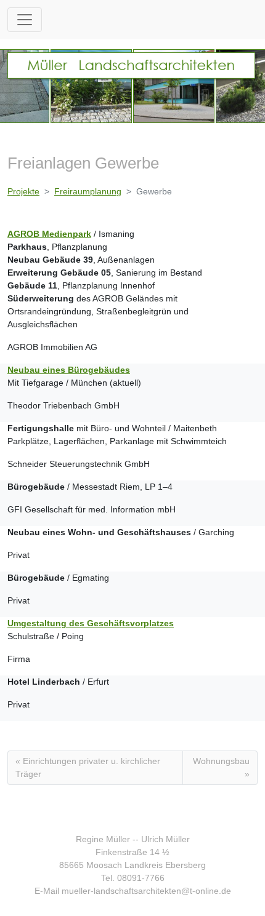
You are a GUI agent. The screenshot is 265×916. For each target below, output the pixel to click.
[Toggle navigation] (24, 19)
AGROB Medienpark (49, 234)
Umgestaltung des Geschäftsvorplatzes (90, 623)
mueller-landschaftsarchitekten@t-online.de (146, 891)
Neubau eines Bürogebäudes (68, 370)
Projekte (23, 191)
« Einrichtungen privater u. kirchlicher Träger (87, 767)
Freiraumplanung (87, 191)
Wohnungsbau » (221, 767)
